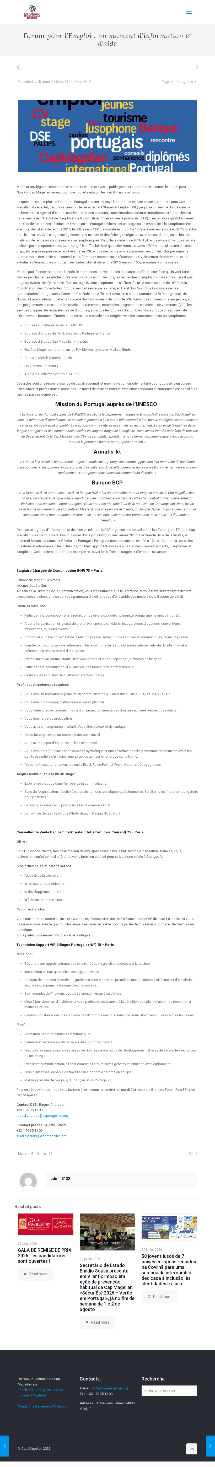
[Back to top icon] (191, 1448)
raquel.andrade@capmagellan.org (42, 1116)
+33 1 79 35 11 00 (29, 1110)
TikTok (59, 1390)
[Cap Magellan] (32, 12)
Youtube (39, 1395)
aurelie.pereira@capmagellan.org (42, 1136)
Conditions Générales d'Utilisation (43, 1406)
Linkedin (24, 1395)
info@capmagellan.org (110, 1388)
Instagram (43, 1390)
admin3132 (50, 82)
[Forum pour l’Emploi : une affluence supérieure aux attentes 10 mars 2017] (210, 1446)
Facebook (26, 1390)
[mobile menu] (188, 11)
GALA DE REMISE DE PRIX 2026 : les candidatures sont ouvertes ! (44, 1255)
